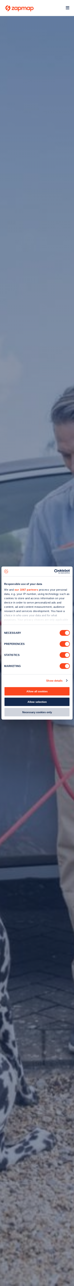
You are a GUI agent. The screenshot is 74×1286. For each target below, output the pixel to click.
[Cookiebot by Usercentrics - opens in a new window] (54, 571)
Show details (54, 680)
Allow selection (37, 701)
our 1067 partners (26, 589)
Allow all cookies (37, 691)
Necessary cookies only (37, 712)
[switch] (65, 644)
